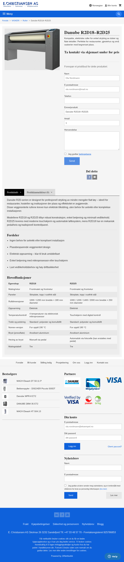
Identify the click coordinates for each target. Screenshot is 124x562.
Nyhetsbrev (88, 524)
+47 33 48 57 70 (73, 532)
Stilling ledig (46, 362)
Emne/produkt (71, 107)
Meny (9, 14)
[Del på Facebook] (89, 177)
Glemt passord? (115, 446)
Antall (67, 118)
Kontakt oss (102, 362)
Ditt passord (70, 433)
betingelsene (85, 154)
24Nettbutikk (67, 556)
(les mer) (103, 489)
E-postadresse (71, 85)
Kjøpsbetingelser (40, 524)
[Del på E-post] (94, 177)
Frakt (25, 524)
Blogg (100, 524)
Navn (66, 73)
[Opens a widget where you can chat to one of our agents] (112, 556)
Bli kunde (31, 362)
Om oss (76, 362)
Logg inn (88, 362)
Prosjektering (62, 362)
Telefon (67, 96)
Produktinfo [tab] (12, 192)
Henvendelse (70, 130)
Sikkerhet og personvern (66, 524)
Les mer (113, 495)
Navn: (67, 463)
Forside (5, 21)
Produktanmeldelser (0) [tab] (38, 192)
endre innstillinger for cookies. (74, 550)
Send (72, 161)
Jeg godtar (79, 154)
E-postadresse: (71, 474)
